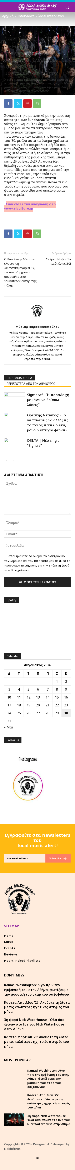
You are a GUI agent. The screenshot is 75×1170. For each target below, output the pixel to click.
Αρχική (8, 16)
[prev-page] (6, 460)
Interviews (26, 16)
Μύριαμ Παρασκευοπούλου (37, 327)
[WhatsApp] (37, 103)
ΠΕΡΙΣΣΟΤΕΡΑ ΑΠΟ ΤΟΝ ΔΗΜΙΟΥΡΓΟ (31, 383)
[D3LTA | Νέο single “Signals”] (14, 445)
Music (40, 39)
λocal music (52, 39)
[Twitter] (18, 103)
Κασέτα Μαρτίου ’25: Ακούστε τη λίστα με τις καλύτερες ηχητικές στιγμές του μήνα (36, 1042)
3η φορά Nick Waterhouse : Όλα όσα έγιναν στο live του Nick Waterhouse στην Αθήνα (34, 1024)
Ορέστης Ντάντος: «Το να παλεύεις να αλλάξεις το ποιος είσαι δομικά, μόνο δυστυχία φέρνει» (47, 422)
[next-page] (13, 460)
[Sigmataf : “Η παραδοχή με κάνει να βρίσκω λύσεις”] (14, 399)
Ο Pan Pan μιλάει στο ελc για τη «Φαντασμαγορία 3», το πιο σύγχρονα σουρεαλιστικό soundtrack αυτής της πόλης (20, 272)
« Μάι (8, 727)
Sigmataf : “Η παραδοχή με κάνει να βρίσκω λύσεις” (48, 399)
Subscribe (55, 858)
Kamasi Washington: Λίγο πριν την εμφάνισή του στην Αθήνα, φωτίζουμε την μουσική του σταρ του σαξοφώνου (36, 990)
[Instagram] (37, 1158)
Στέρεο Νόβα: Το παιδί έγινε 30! (58, 261)
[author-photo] (38, 321)
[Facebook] (8, 103)
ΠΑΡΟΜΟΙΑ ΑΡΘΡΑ (19, 378)
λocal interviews (51, 16)
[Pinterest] (27, 103)
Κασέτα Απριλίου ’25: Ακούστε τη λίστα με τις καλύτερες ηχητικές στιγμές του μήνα (37, 1007)
